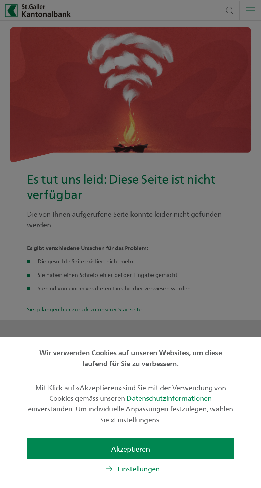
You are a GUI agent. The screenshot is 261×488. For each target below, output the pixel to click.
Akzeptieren (130, 448)
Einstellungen (139, 468)
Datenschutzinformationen (169, 398)
